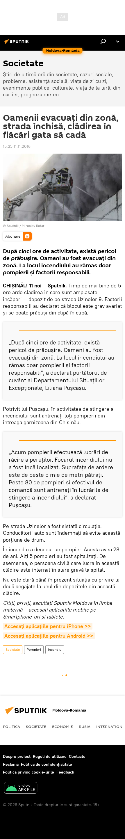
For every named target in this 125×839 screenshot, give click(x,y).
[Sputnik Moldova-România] (17, 43)
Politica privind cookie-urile (28, 772)
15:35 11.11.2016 (17, 146)
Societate (13, 649)
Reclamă (11, 764)
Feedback (65, 772)
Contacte (77, 756)
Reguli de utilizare (50, 756)
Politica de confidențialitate (46, 764)
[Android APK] (20, 788)
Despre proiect (17, 756)
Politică (11, 726)
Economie (62, 726)
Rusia (84, 726)
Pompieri (34, 649)
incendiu (54, 649)
